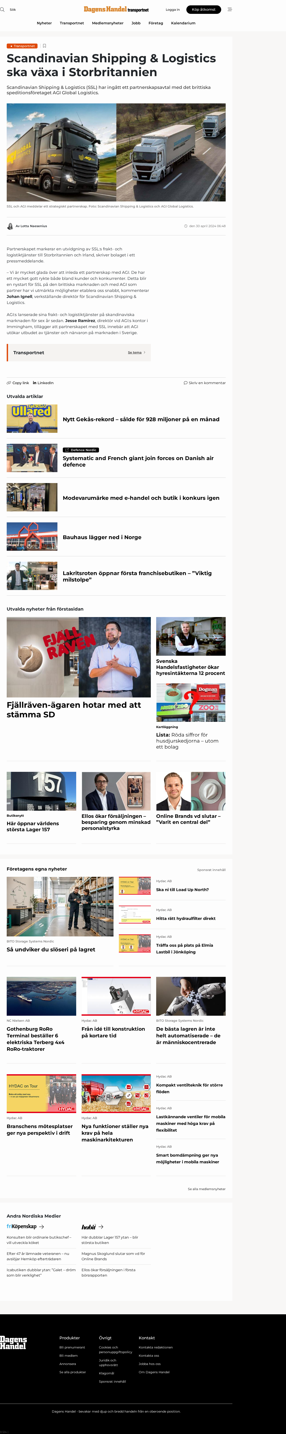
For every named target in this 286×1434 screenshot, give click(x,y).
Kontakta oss (149, 1356)
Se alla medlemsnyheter (207, 1189)
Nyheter (44, 23)
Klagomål (106, 1373)
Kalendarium (183, 23)
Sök (13, 10)
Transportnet (72, 23)
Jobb (136, 23)
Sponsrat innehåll (112, 1382)
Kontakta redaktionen (156, 1347)
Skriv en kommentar (207, 383)
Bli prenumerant (72, 1347)
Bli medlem (68, 1356)
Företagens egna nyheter (37, 869)
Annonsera (67, 1364)
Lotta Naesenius (34, 226)
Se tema (135, 352)
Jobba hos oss (150, 1364)
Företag (156, 23)
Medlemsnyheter (108, 23)
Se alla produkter (72, 1372)
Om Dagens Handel (154, 1372)
